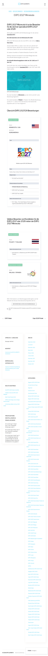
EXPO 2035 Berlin (32, 535)
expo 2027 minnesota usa (22, 308)
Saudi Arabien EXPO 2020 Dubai (35, 606)
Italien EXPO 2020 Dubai (33, 574)
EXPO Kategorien (31, 544)
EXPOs (10, 11)
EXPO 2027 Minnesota (18, 11)
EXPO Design (31, 541)
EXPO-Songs (31, 560)
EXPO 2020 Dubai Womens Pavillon (33, 510)
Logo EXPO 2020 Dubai (33, 582)
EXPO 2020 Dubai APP (33, 417)
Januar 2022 (31, 355)
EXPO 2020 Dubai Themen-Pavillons (33, 491)
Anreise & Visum (31, 390)
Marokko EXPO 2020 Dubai (34, 585)
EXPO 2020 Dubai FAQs (33, 442)
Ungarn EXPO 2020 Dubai (33, 625)
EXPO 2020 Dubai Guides (33, 452)
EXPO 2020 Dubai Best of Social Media (34, 427)
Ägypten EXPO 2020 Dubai (34, 382)
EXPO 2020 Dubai (32, 414)
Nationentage (31, 588)
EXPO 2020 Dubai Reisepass (34, 480)
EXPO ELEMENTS (10, 652)
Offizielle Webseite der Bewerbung (20, 186)
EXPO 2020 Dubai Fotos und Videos (33, 446)
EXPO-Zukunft (31, 563)
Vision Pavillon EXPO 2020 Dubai (35, 635)
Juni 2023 (30, 344)
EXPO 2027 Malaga (32, 525)
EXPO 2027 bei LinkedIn (17, 193)
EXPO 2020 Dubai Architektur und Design (34, 420)
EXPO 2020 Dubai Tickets (33, 495)
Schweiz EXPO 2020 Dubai (33, 608)
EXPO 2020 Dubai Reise (33, 477)
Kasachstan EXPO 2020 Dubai (34, 579)
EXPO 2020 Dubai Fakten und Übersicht (33, 438)
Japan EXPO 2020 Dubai (33, 577)
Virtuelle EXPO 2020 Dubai (33, 632)
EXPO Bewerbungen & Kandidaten (31, 11)
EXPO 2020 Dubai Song (33, 483)
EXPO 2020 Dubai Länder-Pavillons (32, 460)
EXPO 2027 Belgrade (32, 522)
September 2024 (31, 342)
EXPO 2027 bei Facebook (18, 190)
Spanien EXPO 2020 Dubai (33, 617)
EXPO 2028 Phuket (32, 533)
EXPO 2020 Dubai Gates (33, 449)
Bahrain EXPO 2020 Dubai (33, 396)
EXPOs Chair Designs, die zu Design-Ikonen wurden (12, 400)
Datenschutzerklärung (15, 366)
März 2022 (30, 350)
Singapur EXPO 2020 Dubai (34, 614)
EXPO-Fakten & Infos (32, 552)
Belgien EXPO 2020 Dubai (33, 398)
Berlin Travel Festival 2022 (10, 397)
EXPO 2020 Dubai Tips (33, 498)
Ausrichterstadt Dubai (32, 393)
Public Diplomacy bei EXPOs (34, 600)
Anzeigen (34, 650)
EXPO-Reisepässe (32, 557)
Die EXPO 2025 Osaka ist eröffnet (12, 390)
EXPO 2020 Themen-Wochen (34, 516)
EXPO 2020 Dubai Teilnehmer (34, 488)
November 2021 (31, 361)
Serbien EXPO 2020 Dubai (33, 611)
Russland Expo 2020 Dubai (33, 603)
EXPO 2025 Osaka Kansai (33, 519)
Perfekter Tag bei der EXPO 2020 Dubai (34, 597)
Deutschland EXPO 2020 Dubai (34, 401)
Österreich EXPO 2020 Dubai (34, 593)
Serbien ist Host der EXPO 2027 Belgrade (11, 393)
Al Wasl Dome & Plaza (32, 385)
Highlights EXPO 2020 (32, 571)
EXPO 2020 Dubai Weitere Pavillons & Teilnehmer (35, 501)
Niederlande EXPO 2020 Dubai (34, 590)
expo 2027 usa (30, 308)
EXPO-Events (31, 549)
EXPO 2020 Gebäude (32, 514)
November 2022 (31, 347)
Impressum (7, 366)
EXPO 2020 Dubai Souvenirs (34, 485)
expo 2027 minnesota (13, 308)
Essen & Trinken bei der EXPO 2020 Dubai (34, 407)
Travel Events (31, 622)
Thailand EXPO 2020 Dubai (34, 619)
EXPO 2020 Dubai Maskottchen (34, 466)
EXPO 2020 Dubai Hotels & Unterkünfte (33, 455)
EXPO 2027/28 (31, 530)
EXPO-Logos (30, 555)
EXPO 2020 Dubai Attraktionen (34, 424)
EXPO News (30, 546)
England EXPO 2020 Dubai (33, 404)
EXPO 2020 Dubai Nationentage (34, 472)
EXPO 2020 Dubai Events (33, 435)
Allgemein (30, 388)
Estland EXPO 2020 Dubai (33, 411)
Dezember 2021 (31, 358)
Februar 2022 (31, 353)
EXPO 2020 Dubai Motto (33, 469)
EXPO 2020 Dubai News (33, 474)
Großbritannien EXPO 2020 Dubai (35, 568)
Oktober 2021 (31, 364)
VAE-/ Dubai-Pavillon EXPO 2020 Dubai (34, 628)
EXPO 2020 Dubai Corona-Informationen (32, 431)
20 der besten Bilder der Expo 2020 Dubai (12, 405)
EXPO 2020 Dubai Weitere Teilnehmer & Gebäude (35, 506)
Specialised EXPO (11, 34)
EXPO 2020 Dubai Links (33, 463)
